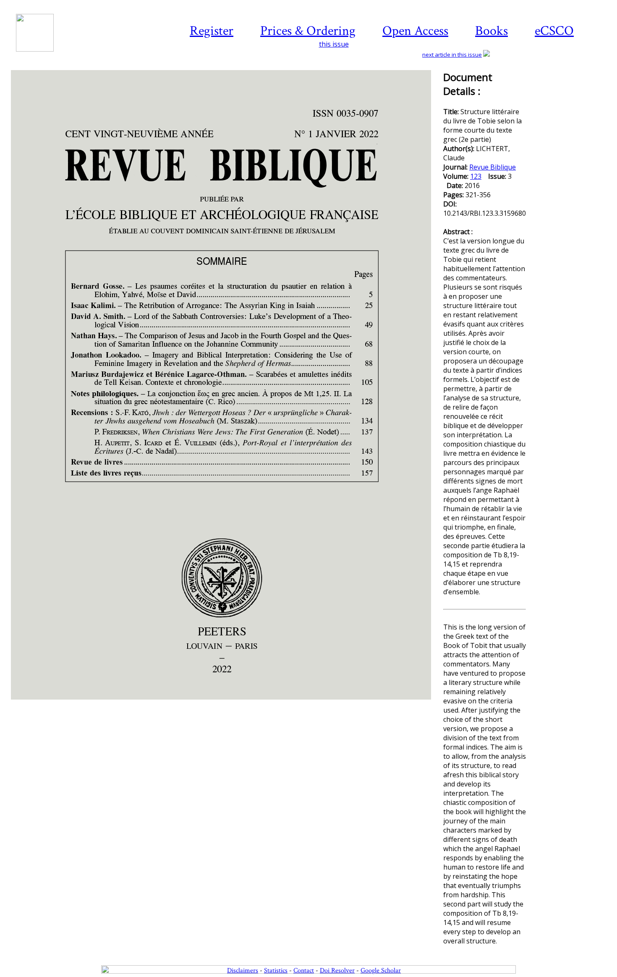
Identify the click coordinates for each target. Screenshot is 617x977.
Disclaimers (242, 970)
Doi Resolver (337, 970)
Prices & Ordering (308, 30)
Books (491, 30)
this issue (334, 44)
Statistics (276, 970)
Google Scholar (381, 970)
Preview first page (226, 704)
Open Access (415, 30)
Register (211, 30)
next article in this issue (452, 54)
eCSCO (554, 30)
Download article (570, 95)
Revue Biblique (492, 167)
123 (475, 176)
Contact (303, 970)
